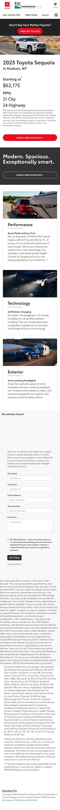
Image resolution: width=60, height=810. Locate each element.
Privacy (40, 794)
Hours (21, 797)
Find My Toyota (30, 31)
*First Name (12, 473)
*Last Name (12, 484)
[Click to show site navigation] (56, 15)
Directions (31, 14)
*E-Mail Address (14, 495)
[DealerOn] (9, 790)
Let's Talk (14, 557)
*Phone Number (14, 506)
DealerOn (24, 794)
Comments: (12, 517)
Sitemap (32, 794)
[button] (11, 15)
